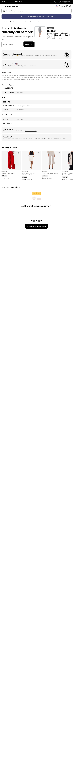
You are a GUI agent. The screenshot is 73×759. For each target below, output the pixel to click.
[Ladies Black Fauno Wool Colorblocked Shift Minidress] (38, 153)
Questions (15, 187)
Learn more (54, 55)
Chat (43, 138)
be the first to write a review (36, 226)
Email (39, 138)
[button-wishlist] (67, 6)
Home (3, 21)
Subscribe (28, 44)
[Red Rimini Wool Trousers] (18, 153)
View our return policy (31, 131)
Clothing (8, 21)
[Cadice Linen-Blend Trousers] (59, 153)
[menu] (3, 6)
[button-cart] (70, 6)
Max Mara (14, 21)
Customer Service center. (59, 138)
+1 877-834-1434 (32, 138)
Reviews (5, 187)
